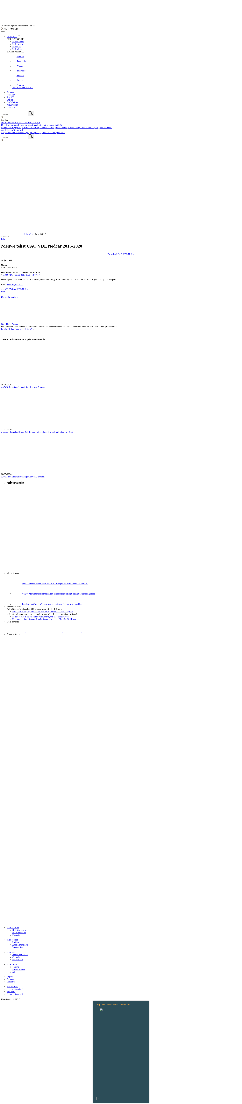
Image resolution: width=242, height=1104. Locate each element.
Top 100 (10, 97)
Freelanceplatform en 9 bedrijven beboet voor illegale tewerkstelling (52, 604)
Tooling (15, 967)
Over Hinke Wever (9, 324)
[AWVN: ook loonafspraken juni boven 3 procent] (121, 453)
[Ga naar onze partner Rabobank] (132, 644)
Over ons (11, 107)
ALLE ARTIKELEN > (22, 87)
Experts (10, 100)
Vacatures (11, 982)
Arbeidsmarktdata (20, 945)
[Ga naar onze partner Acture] (35, 631)
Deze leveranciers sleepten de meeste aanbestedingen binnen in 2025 (31, 125)
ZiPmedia (11, 991)
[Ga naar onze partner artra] (113, 644)
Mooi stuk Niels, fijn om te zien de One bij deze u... (42, 611)
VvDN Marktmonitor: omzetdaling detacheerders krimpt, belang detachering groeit (58, 594)
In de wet (11, 952)
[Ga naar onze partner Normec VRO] (74, 644)
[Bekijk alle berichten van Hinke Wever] (11, 234)
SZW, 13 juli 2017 (15, 284)
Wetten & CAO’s (20, 954)
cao (2, 289)
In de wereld (12, 940)
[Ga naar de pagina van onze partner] (26, 661)
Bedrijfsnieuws (19, 930)
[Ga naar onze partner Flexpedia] (91, 631)
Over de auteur (9, 297)
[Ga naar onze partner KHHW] (116, 631)
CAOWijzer (10, 289)
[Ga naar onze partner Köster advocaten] (171, 644)
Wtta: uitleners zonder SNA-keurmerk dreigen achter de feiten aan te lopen (55, 583)
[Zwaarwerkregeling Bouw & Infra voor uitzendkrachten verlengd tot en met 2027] (121, 408)
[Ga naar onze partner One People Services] (72, 631)
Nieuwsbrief (12, 105)
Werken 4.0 (17, 947)
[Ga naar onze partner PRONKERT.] (55, 644)
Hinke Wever (28, 234)
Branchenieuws (19, 932)
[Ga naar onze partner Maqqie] (93, 644)
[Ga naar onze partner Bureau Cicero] (106, 631)
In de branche (13, 927)
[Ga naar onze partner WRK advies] (209, 644)
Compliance (17, 957)
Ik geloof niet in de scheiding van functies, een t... (40, 616)
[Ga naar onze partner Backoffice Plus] (16, 631)
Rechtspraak (17, 959)
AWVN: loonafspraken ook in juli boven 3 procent (23, 387)
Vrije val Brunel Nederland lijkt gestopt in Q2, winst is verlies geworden (33, 132)
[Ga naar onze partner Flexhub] (16, 644)
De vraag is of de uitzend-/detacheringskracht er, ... (44, 619)
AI (13, 972)
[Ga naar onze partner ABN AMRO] (151, 644)
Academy (11, 95)
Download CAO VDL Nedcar (121, 254)
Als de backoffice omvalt (12, 130)
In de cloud (12, 964)
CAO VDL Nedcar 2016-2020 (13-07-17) (21, 275)
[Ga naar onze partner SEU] (35, 644)
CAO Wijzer (12, 102)
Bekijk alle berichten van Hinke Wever (18, 329)
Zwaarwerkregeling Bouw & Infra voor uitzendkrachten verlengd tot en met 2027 (37, 432)
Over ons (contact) (15, 989)
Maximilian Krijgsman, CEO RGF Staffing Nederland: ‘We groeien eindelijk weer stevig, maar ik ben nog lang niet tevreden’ (56, 127)
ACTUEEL (12, 36)
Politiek (15, 942)
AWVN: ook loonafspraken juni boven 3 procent (22, 477)
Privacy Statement (15, 994)
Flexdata (16, 935)
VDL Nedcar (23, 289)
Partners (10, 92)
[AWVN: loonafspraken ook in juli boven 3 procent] (121, 363)
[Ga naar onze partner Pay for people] (190, 644)
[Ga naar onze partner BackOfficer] (54, 631)
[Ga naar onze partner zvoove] (130, 631)
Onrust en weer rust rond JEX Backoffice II (20, 122)
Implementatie (18, 969)
